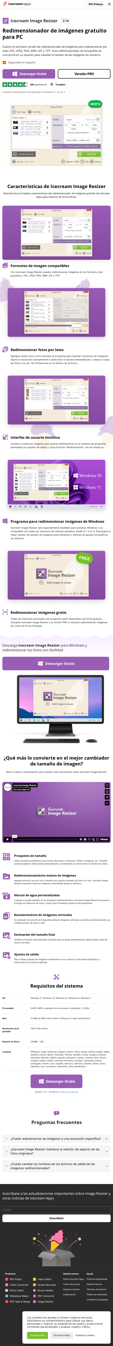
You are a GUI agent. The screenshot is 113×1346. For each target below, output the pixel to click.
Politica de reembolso (97, 1294)
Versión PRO (84, 74)
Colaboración (69, 1294)
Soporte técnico (94, 1284)
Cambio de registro (68, 1092)
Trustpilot (60, 84)
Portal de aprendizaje (97, 1279)
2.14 (66, 21)
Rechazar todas (62, 1335)
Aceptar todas (37, 1335)
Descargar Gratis (33, 74)
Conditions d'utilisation (97, 1299)
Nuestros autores (71, 1289)
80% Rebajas (96, 4)
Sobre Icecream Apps (73, 1279)
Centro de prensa (71, 1284)
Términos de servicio (96, 1289)
